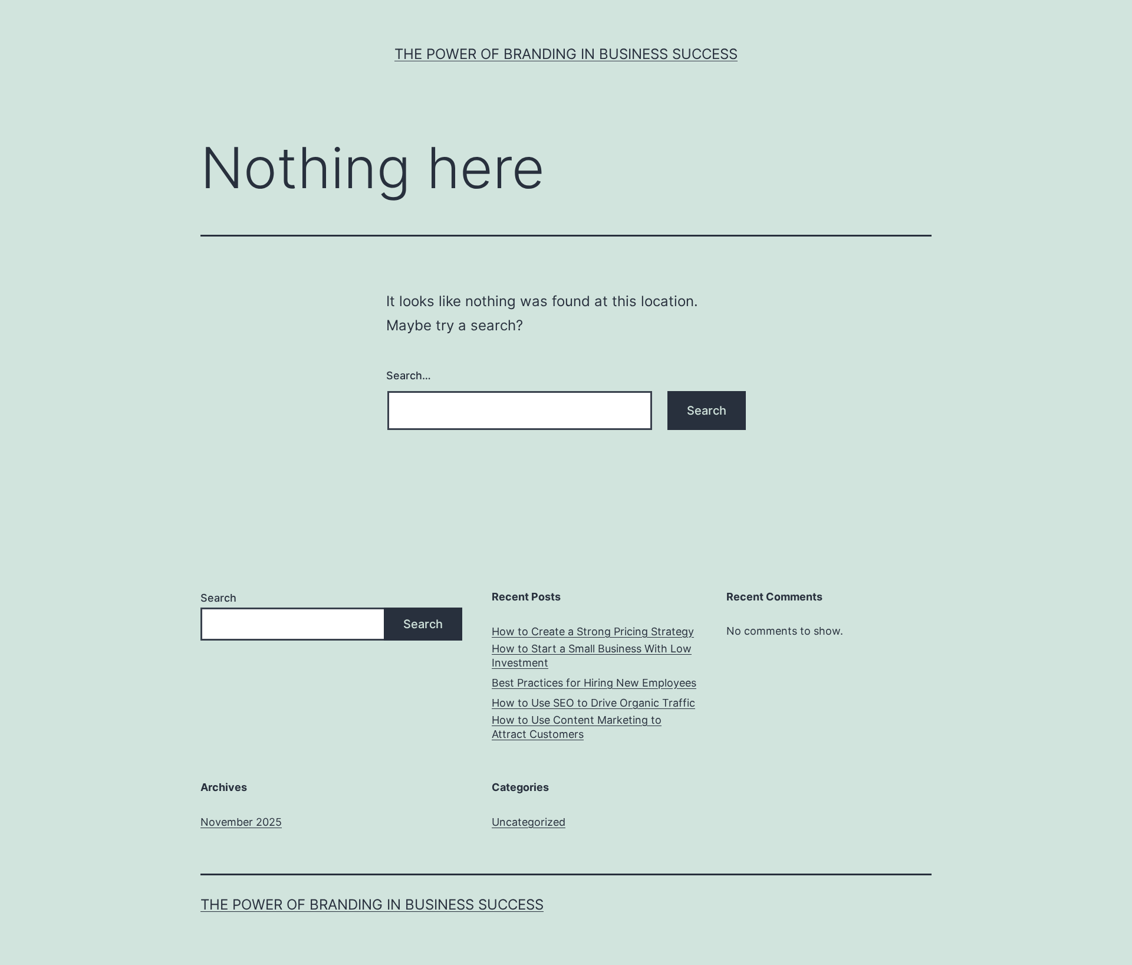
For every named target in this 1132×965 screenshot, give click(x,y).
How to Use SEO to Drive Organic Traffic (593, 703)
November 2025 (241, 822)
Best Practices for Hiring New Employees (594, 683)
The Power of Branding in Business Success (566, 54)
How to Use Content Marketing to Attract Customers (577, 727)
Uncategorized (528, 822)
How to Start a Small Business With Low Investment (592, 655)
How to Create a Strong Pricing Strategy (593, 631)
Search (218, 598)
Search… (408, 375)
